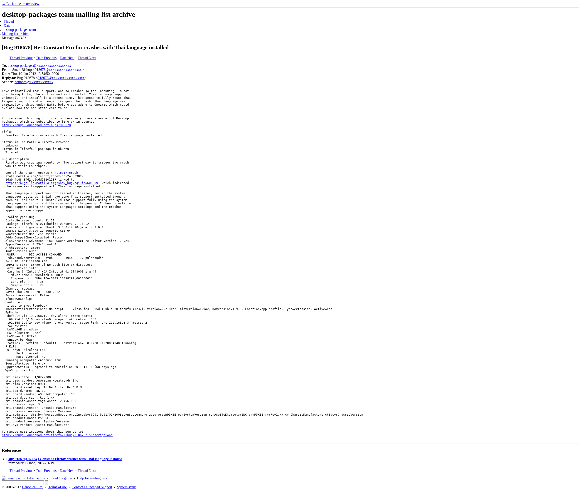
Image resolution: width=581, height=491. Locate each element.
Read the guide (61, 478)
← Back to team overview (20, 4)
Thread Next (87, 58)
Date (7, 25)
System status (126, 487)
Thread (9, 21)
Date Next (67, 58)
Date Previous (46, 58)
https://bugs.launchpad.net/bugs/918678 (36, 125)
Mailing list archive (15, 34)
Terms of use (57, 487)
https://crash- (67, 172)
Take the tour (36, 478)
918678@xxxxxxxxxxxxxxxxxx (58, 70)
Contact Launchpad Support (92, 487)
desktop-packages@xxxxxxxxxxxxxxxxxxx (39, 65)
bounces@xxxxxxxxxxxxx (34, 82)
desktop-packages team (19, 30)
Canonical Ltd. (32, 487)
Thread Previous (21, 58)
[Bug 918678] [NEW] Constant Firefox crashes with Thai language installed (64, 459)
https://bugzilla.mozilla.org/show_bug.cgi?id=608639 (51, 183)
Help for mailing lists (92, 478)
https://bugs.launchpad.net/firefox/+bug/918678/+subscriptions (57, 435)
